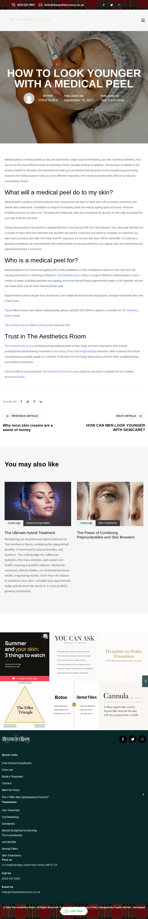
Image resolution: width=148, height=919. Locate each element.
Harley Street (66, 351)
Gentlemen (8, 823)
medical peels (45, 325)
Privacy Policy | (90, 907)
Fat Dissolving (10, 817)
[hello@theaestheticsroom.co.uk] (40, 5)
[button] (74, 911)
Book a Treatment (12, 776)
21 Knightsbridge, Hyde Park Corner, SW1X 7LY (29, 864)
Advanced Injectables (38, 523)
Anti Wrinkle (9, 842)
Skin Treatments (112, 100)
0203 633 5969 (25, 4)
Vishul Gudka (47, 100)
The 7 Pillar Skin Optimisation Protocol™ (25, 797)
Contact (7, 783)
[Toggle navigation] (121, 20)
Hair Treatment (11, 810)
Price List (7, 769)
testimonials (17, 376)
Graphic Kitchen (122, 907)
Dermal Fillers (10, 848)
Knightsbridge (88, 351)
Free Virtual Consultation (17, 763)
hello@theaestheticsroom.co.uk (64, 4)
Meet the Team (10, 790)
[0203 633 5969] (13, 5)
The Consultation (12, 835)
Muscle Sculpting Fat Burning (19, 830)
